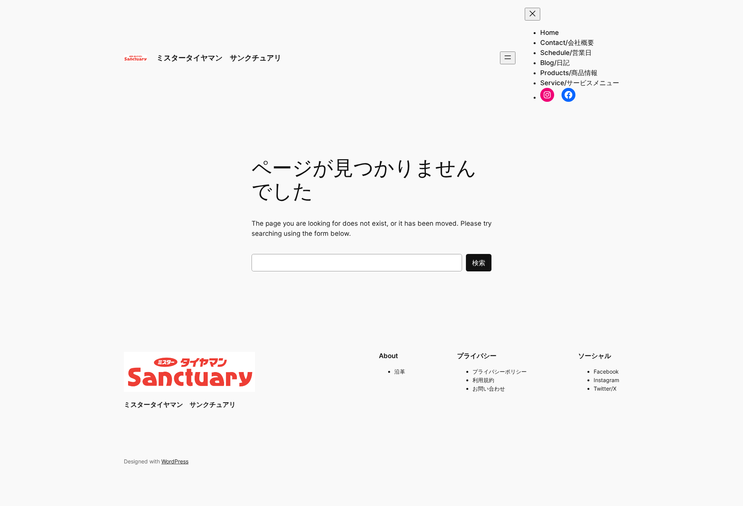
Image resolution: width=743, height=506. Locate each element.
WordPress (174, 461)
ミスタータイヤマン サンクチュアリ (218, 57)
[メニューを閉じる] (532, 14)
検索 (478, 263)
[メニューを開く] (507, 57)
